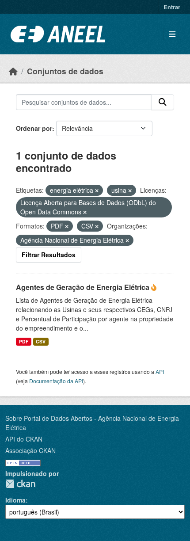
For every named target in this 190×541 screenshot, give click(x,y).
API (160, 371)
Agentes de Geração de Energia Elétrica (83, 287)
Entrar (171, 7)
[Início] (13, 70)
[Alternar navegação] (172, 34)
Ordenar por (34, 128)
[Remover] (97, 190)
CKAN (20, 483)
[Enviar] (162, 102)
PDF (23, 341)
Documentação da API (56, 381)
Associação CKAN (30, 450)
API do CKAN (23, 438)
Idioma (15, 499)
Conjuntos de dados (65, 70)
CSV (41, 341)
